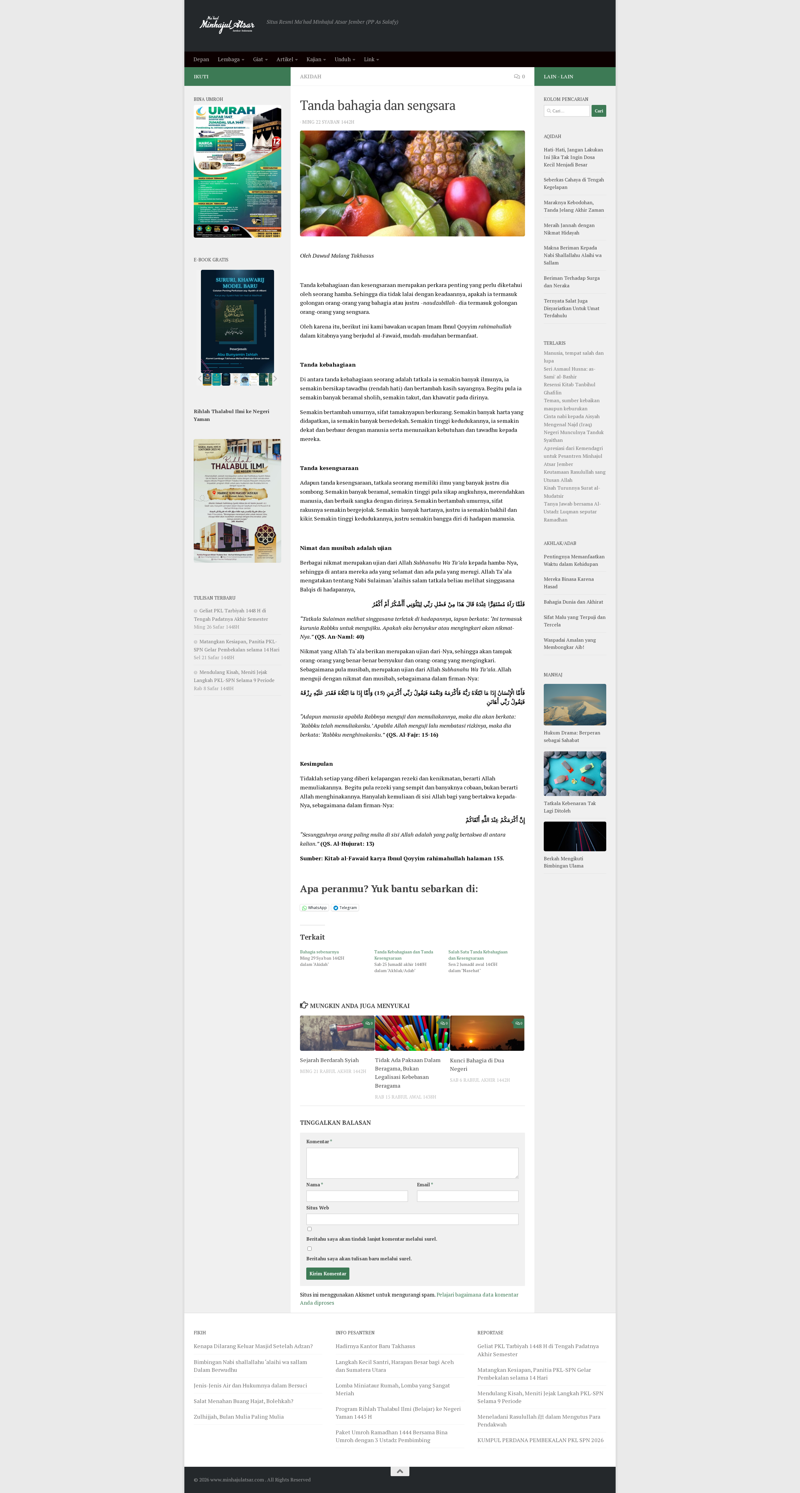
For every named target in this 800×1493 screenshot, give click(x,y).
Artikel (285, 59)
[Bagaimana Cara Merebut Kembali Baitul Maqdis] (207, 379)
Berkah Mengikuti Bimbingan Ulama (563, 862)
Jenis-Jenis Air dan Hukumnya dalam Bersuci (250, 1385)
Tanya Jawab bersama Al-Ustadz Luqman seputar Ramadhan (572, 511)
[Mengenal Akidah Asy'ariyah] (263, 379)
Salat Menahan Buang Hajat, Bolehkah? (243, 1401)
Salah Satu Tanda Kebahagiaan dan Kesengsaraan (478, 955)
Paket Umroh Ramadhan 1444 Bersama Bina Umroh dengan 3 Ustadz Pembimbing (392, 1436)
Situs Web (317, 1208)
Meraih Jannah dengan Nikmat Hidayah (569, 229)
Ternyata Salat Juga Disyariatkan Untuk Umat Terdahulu (571, 308)
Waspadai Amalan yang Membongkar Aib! (570, 643)
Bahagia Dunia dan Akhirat (573, 601)
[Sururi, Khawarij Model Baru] (226, 379)
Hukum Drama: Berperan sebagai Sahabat (572, 736)
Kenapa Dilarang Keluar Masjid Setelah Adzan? (253, 1346)
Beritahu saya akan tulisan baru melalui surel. (359, 1259)
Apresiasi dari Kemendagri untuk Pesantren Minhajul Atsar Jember (573, 456)
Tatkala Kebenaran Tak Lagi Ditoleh (570, 807)
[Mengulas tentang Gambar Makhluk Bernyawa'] (254, 379)
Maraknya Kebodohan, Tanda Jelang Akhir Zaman (574, 206)
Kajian (314, 59)
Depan (201, 59)
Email (425, 1185)
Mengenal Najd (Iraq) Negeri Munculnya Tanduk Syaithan (574, 432)
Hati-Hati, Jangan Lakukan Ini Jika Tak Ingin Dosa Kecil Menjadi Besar (573, 157)
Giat (258, 59)
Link (369, 59)
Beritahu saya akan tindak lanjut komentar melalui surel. (371, 1239)
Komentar (319, 1141)
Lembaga (229, 59)
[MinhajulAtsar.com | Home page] (227, 25)
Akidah (310, 76)
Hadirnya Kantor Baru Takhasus (375, 1346)
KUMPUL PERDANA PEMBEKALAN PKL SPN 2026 (541, 1440)
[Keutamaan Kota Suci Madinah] (244, 379)
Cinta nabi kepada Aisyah (572, 416)
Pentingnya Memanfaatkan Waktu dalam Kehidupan (574, 560)
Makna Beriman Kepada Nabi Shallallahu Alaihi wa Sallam (573, 255)
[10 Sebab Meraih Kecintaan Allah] (216, 379)
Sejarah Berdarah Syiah (329, 1060)
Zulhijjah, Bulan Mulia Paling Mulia (239, 1416)
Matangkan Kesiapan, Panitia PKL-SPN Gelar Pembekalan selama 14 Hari (534, 1373)
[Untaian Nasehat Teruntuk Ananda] (235, 379)
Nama (314, 1185)
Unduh (343, 59)
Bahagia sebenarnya (319, 952)
